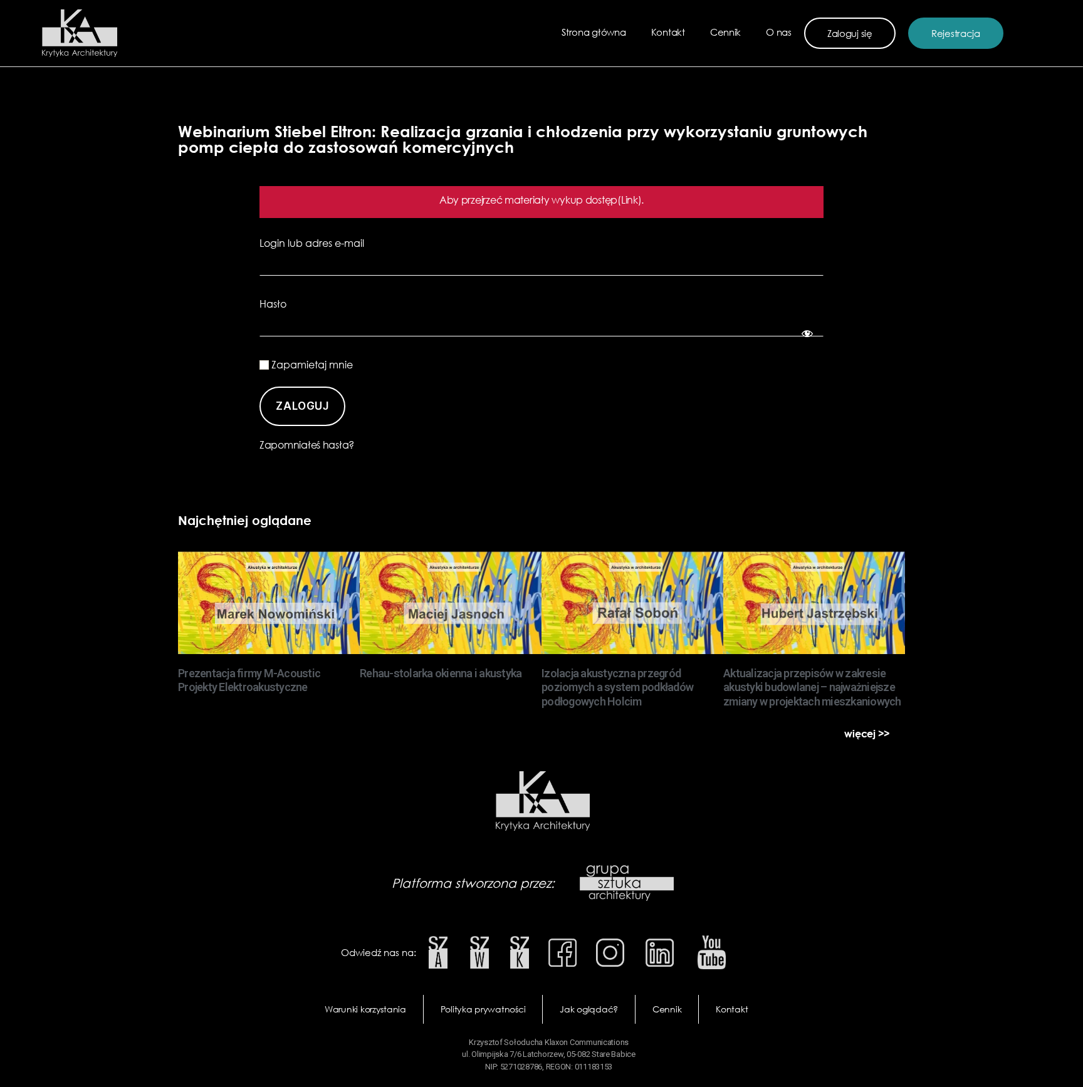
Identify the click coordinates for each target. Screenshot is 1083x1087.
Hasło (272, 304)
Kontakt (668, 32)
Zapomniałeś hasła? (306, 445)
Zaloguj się (849, 33)
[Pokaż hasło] (805, 331)
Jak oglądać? (589, 1009)
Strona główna (594, 32)
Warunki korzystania (365, 1009)
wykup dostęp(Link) (596, 200)
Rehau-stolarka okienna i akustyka (440, 673)
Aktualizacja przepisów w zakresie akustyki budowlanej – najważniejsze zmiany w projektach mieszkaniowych (812, 687)
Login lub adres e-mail (311, 243)
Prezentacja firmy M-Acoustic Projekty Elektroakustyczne (249, 680)
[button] (867, 733)
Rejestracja (955, 33)
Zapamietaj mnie (311, 364)
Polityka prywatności (483, 1009)
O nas (779, 32)
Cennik (725, 32)
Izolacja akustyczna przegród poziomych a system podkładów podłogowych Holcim (617, 687)
